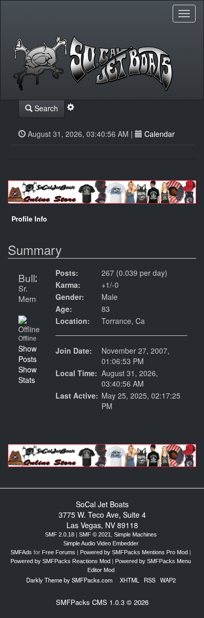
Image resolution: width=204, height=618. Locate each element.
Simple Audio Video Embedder (101, 543)
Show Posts (27, 353)
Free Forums (58, 552)
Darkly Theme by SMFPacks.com (69, 580)
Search (45, 108)
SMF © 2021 (95, 534)
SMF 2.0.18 (59, 534)
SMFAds (21, 552)
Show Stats (27, 374)
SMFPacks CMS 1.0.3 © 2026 (102, 602)
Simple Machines (135, 534)
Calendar (159, 134)
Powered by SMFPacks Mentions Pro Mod (134, 552)
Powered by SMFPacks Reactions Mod (60, 561)
